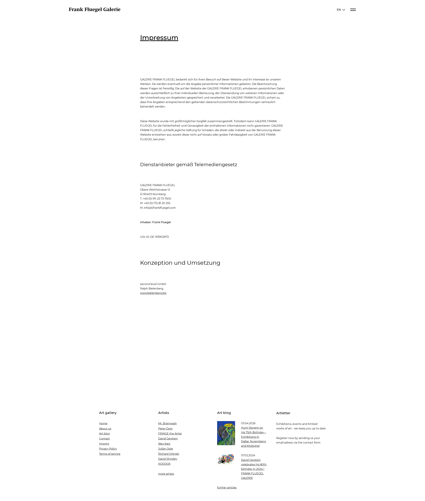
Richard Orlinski (168, 453)
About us (105, 428)
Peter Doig (165, 428)
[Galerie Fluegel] (94, 11)
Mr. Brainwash (167, 423)
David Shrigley (167, 458)
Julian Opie (165, 448)
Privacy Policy (108, 448)
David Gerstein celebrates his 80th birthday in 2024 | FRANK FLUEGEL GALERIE (254, 469)
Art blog (104, 433)
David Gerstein (168, 438)
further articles (227, 487)
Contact (104, 438)
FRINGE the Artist (170, 433)
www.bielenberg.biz (153, 293)
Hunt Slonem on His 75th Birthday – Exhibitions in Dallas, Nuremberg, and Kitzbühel (253, 436)
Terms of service (109, 453)
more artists (166, 473)
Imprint (104, 443)
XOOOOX (164, 463)
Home (103, 423)
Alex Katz (164, 443)
